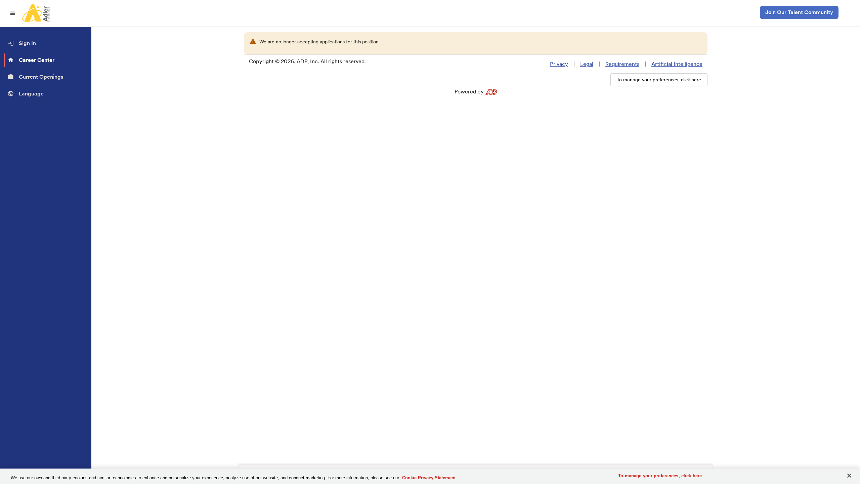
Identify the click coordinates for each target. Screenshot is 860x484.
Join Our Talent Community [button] (799, 12)
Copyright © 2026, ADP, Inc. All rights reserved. (307, 61)
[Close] (849, 475)
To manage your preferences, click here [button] (659, 79)
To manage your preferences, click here (660, 475)
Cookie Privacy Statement (429, 477)
